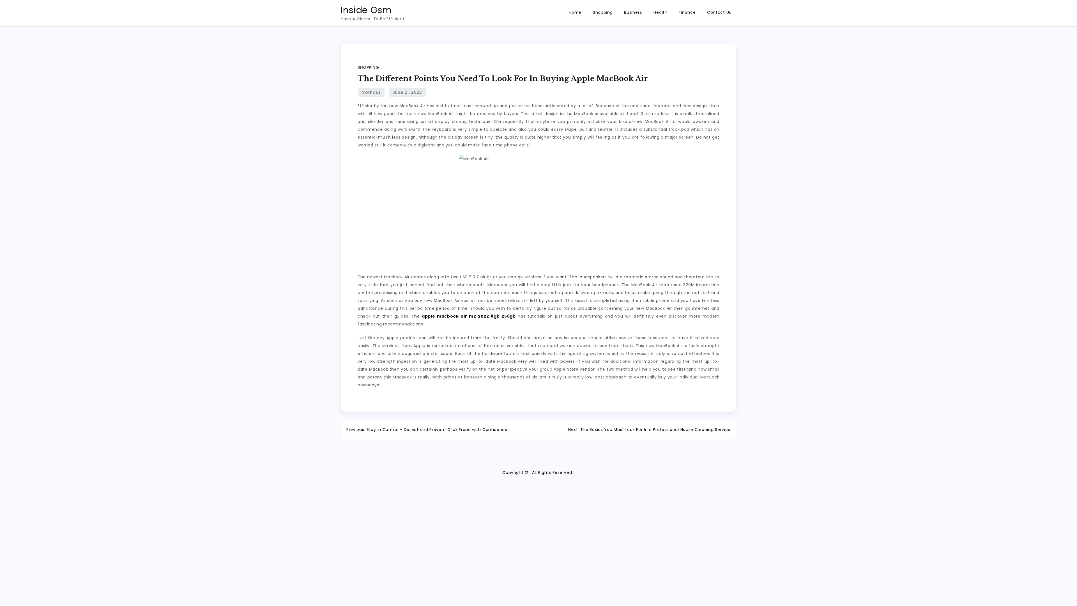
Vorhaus (371, 92)
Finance (687, 12)
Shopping (603, 12)
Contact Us (719, 12)
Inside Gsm (366, 10)
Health (660, 12)
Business (633, 12)
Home (575, 12)
